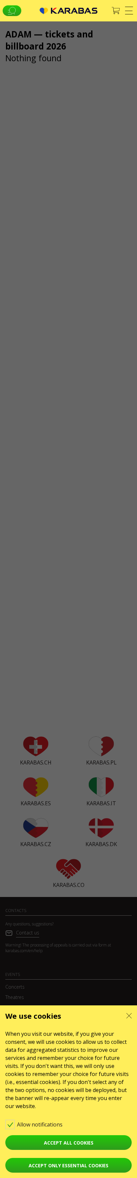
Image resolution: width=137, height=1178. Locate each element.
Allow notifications (40, 1124)
